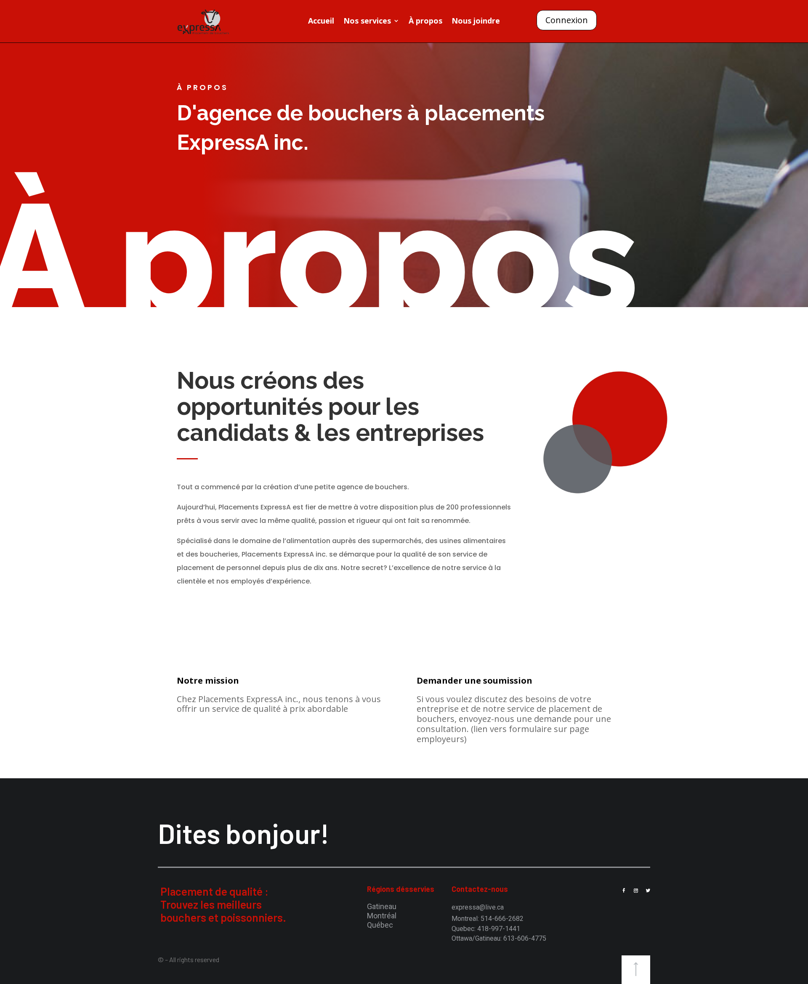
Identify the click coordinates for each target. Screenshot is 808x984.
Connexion (566, 20)
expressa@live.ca (478, 907)
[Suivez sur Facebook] (624, 891)
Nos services (367, 22)
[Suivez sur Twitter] (648, 891)
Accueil (321, 22)
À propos (425, 22)
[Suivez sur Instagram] (636, 891)
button (636, 969)
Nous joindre (476, 22)
